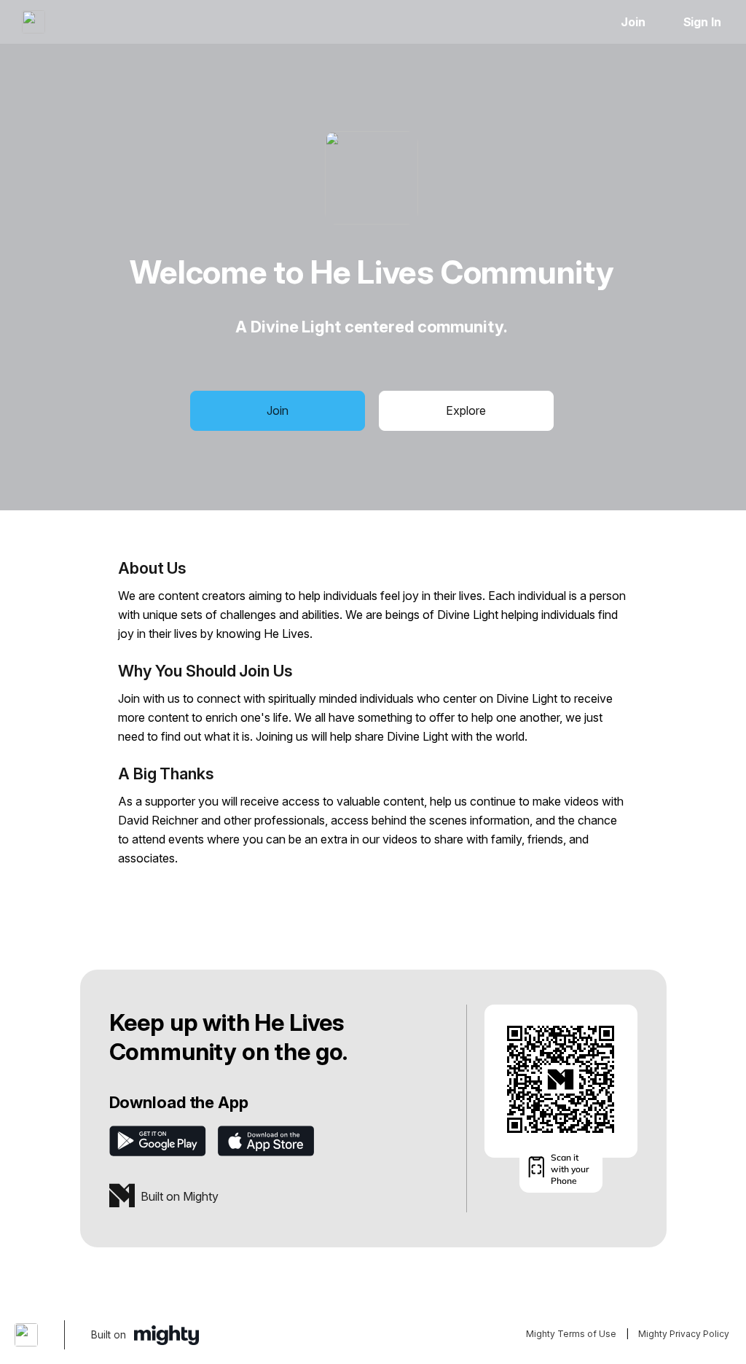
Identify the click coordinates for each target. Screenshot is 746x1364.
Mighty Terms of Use (571, 1333)
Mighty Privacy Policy (683, 1333)
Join (633, 22)
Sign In (702, 22)
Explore (466, 410)
